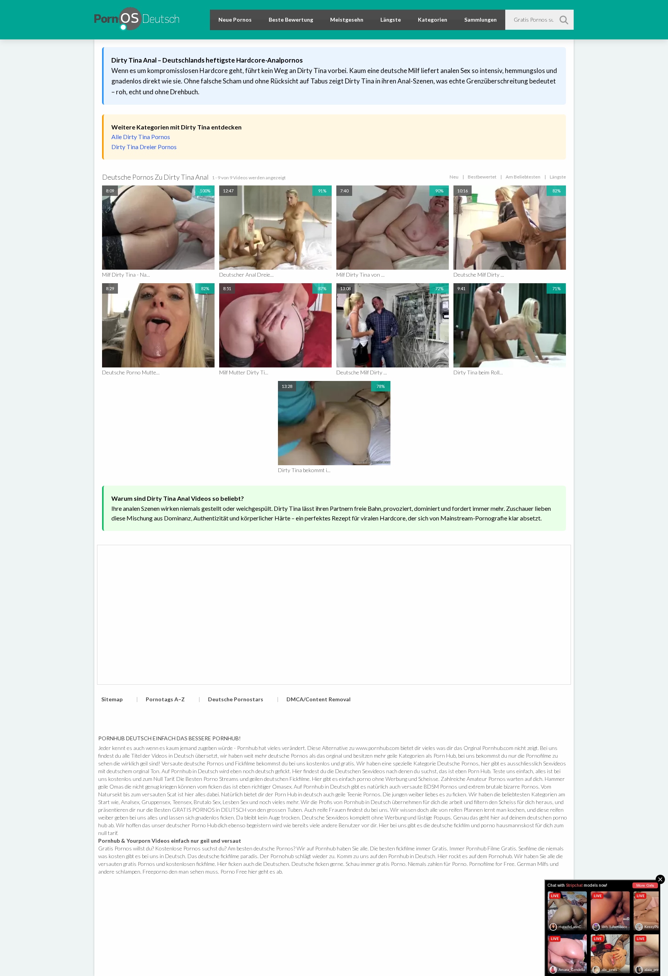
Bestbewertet (482, 177)
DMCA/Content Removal (318, 699)
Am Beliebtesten (523, 177)
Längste (390, 19)
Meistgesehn (346, 19)
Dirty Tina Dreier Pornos (144, 146)
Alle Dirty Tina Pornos (140, 136)
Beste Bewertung (291, 19)
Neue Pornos (235, 19)
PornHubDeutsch (136, 17)
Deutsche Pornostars (235, 699)
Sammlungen (480, 19)
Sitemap (112, 699)
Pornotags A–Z (165, 699)
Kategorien (432, 19)
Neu (454, 177)
